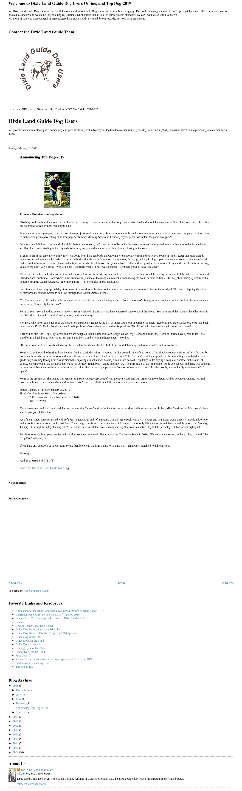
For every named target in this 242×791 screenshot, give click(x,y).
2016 (16, 721)
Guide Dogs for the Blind (30, 640)
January (21, 712)
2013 (16, 734)
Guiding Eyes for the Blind (31, 648)
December (22, 690)
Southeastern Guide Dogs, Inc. (33, 663)
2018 (16, 685)
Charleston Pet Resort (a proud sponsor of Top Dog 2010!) (48, 614)
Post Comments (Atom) (37, 590)
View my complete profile (31, 783)
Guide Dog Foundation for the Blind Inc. (38, 629)
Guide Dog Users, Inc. (28, 637)
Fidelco (20, 622)
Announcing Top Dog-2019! (32, 708)
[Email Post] (67, 468)
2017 (16, 716)
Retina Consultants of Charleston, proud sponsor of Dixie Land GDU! (55, 659)
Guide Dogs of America (29, 644)
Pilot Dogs (21, 655)
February (21, 703)
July (18, 694)
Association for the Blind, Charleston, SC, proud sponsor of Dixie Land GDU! (60, 611)
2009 (16, 752)
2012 (16, 739)
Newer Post (15, 582)
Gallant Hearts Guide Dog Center (34, 625)
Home (121, 582)
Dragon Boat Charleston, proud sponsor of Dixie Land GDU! (50, 618)
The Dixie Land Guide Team (37, 769)
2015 (16, 725)
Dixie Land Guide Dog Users (43, 121)
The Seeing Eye (24, 666)
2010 (16, 747)
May (19, 699)
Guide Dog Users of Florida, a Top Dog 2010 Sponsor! (47, 633)
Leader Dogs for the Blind (30, 651)
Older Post (227, 582)
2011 (16, 743)
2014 (16, 730)
